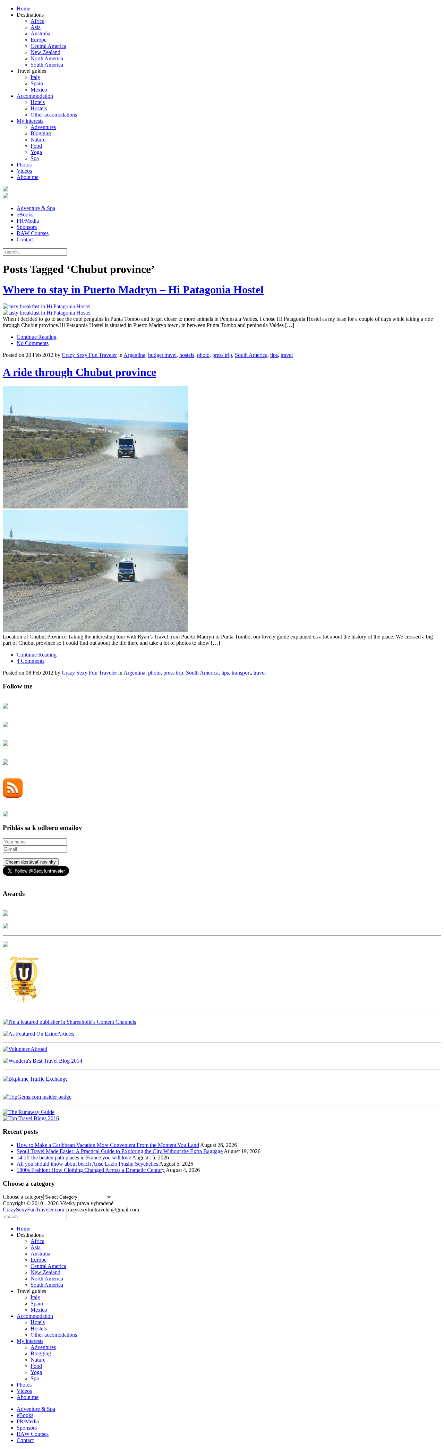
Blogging (41, 133)
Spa (35, 158)
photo (203, 355)
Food (36, 146)
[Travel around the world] (35, 1079)
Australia (40, 33)
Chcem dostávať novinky (31, 862)
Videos (24, 171)
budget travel (162, 355)
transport (241, 673)
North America (47, 58)
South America (47, 65)
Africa (37, 21)
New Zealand (45, 52)
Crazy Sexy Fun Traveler (89, 355)
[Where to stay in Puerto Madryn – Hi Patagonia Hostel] (222, 309)
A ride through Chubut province (79, 372)
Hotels (38, 102)
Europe (38, 40)
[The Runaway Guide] (28, 1112)
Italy (35, 77)
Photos (24, 165)
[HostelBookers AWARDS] (5, 914)
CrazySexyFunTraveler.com (33, 1209)
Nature (38, 140)
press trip (222, 355)
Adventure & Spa (36, 208)
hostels (186, 355)
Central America (48, 46)
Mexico (39, 90)
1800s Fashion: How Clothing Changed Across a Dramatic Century (91, 1170)
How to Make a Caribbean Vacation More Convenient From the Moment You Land (108, 1145)
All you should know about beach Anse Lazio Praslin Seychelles (87, 1164)
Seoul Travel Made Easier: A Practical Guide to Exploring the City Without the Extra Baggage (120, 1151)
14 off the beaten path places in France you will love (74, 1157)
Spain (37, 83)
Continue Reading (37, 337)
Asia (36, 27)
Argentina (134, 355)
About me (28, 177)
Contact (25, 239)
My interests (30, 121)
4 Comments (30, 661)
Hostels (39, 108)
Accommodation (35, 96)
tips (274, 355)
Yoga (36, 152)
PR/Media (28, 221)
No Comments (33, 343)
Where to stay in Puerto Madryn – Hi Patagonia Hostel (133, 289)
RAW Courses (33, 233)
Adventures (43, 127)
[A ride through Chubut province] (222, 510)
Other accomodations (54, 115)
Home (23, 8)
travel (287, 355)
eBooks (25, 214)
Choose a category (23, 1197)
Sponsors (27, 227)
